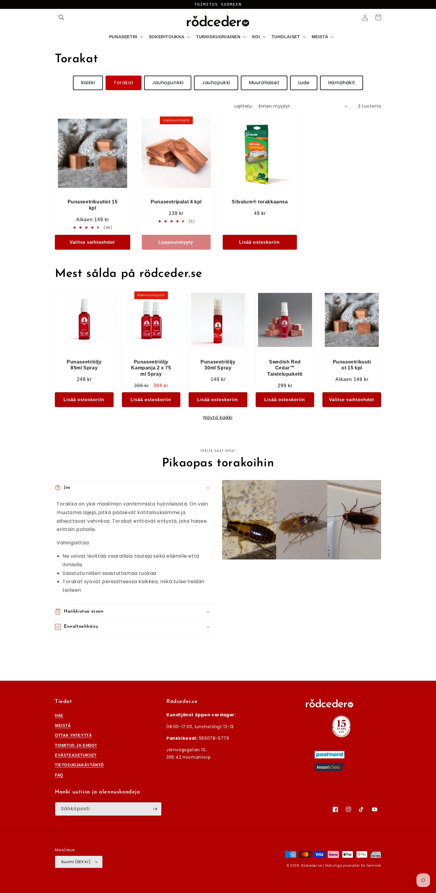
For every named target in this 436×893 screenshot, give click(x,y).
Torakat (123, 82)
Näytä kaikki (218, 417)
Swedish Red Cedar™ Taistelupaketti (285, 368)
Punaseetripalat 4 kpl (176, 201)
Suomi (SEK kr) (76, 862)
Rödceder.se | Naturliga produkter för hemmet (341, 865)
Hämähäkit (341, 82)
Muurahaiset (264, 82)
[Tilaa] (154, 809)
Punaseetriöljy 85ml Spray (84, 365)
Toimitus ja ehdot (76, 745)
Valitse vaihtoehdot (92, 242)
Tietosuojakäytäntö (79, 765)
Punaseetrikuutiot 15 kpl (93, 205)
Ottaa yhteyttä (73, 735)
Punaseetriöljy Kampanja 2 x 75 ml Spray (151, 368)
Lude (303, 82)
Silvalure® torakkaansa (260, 201)
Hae (59, 715)
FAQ (59, 775)
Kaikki (88, 82)
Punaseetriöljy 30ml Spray (218, 365)
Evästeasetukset (76, 755)
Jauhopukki (216, 82)
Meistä (63, 725)
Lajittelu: (244, 106)
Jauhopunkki (168, 82)
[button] (61, 17)
